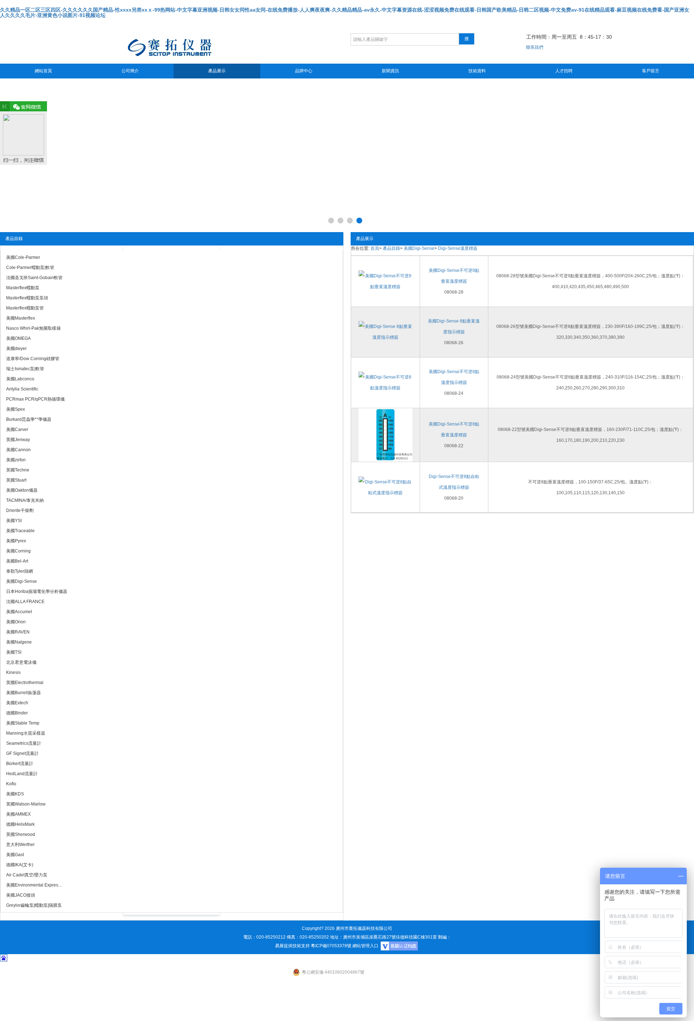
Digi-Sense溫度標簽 (457, 248)
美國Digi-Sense (419, 248)
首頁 (374, 248)
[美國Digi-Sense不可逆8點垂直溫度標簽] (385, 434)
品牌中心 (303, 70)
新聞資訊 (390, 70)
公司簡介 (130, 70)
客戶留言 (650, 70)
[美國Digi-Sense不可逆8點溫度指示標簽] (385, 382)
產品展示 (217, 70)
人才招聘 (564, 70)
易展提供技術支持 (292, 945)
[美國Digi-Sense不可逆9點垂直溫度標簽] (385, 280)
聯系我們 (534, 47)
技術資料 (477, 70)
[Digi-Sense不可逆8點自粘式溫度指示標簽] (385, 487)
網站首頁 (43, 70)
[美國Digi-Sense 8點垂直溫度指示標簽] (385, 331)
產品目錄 (391, 248)
